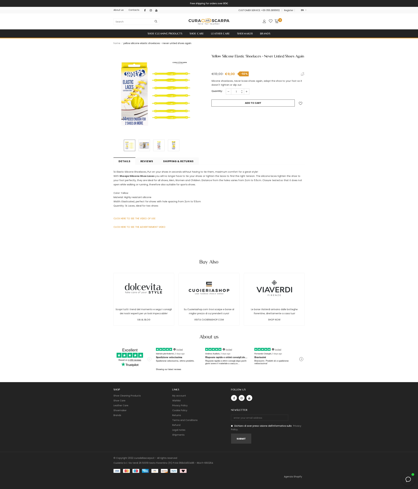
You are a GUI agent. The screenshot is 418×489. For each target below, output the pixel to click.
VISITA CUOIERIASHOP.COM (209, 319)
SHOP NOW (274, 319)
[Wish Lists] (300, 103)
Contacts (134, 10)
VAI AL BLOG (143, 319)
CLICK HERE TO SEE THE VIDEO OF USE (134, 218)
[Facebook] (146, 10)
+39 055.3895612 (270, 10)
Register (288, 10)
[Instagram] (152, 10)
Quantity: (217, 91)
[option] (156, 94)
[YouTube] (157, 10)
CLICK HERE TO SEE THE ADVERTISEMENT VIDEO (139, 227)
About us (118, 10)
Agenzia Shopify (293, 476)
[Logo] (209, 22)
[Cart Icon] (276, 21)
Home (116, 43)
